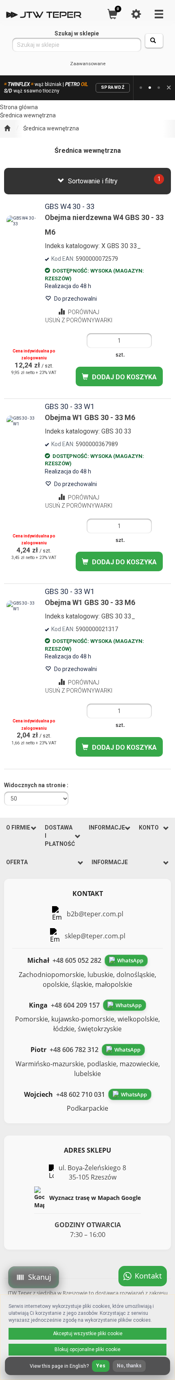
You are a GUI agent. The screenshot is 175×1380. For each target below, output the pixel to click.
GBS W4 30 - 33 (69, 206)
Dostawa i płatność (60, 835)
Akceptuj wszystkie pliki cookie (87, 1333)
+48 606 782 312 (74, 1049)
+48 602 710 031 (80, 1094)
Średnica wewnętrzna (51, 128)
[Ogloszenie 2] (150, 88)
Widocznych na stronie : (36, 785)
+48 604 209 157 (75, 1005)
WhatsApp (130, 960)
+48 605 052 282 (76, 960)
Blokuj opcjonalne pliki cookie (87, 1349)
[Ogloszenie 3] (159, 88)
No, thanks (129, 1366)
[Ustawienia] (136, 14)
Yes (100, 1366)
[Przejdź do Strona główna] (7, 129)
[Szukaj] (154, 41)
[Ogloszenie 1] (141, 88)
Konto (149, 827)
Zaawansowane (87, 63)
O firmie (18, 827)
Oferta (17, 862)
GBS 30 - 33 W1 (69, 406)
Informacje (107, 827)
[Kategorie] (159, 14)
